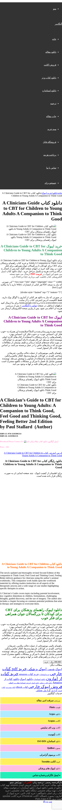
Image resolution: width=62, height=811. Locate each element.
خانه (54, 39)
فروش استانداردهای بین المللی (20, 683)
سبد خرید (51, 129)
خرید (51, 761)
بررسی (48, 700)
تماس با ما (51, 168)
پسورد (53, 748)
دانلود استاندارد (49, 90)
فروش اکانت (50, 65)
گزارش (54, 691)
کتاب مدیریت (10, 687)
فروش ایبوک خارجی (45, 686)
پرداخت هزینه (49, 155)
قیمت (54, 707)
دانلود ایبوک (26, 679)
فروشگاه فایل (49, 142)
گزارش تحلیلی (43, 690)
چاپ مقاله (51, 116)
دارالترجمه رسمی (53, 782)
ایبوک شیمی (54, 669)
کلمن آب (27, 782)
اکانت (54, 721)
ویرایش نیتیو (15, 782)
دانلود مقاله (50, 52)
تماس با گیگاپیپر (29, 305)
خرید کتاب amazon (29, 674)
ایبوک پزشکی (37, 669)
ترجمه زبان (38, 782)
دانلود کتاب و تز (49, 77)
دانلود (54, 193)
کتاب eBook (22, 687)
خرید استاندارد (44, 674)
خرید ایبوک (47, 193)
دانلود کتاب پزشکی (46, 683)
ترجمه (53, 103)
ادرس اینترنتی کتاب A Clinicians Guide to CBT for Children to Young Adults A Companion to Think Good (33, 454)
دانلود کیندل (35, 683)
